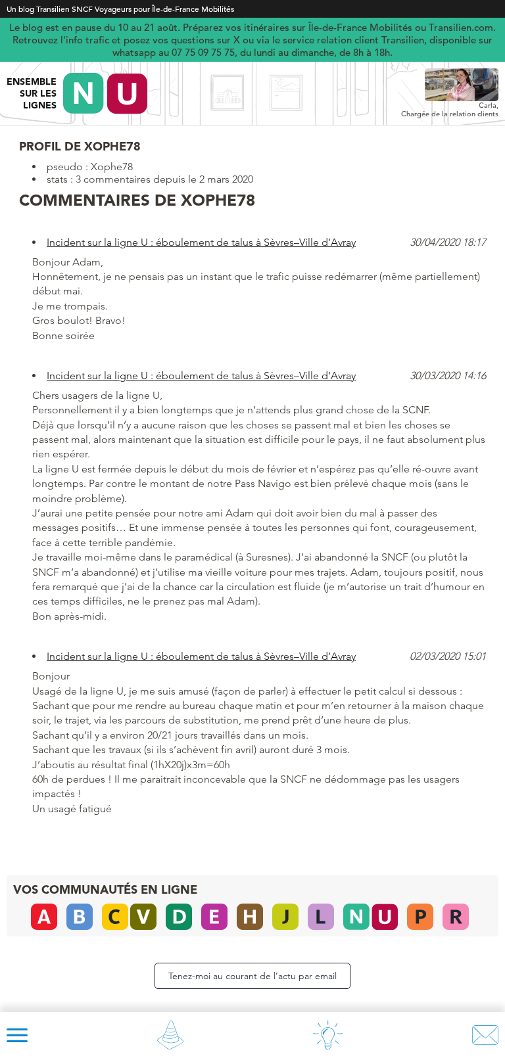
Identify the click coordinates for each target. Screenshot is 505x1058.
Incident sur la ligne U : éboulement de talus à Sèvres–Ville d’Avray (201, 242)
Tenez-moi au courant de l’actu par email (252, 976)
